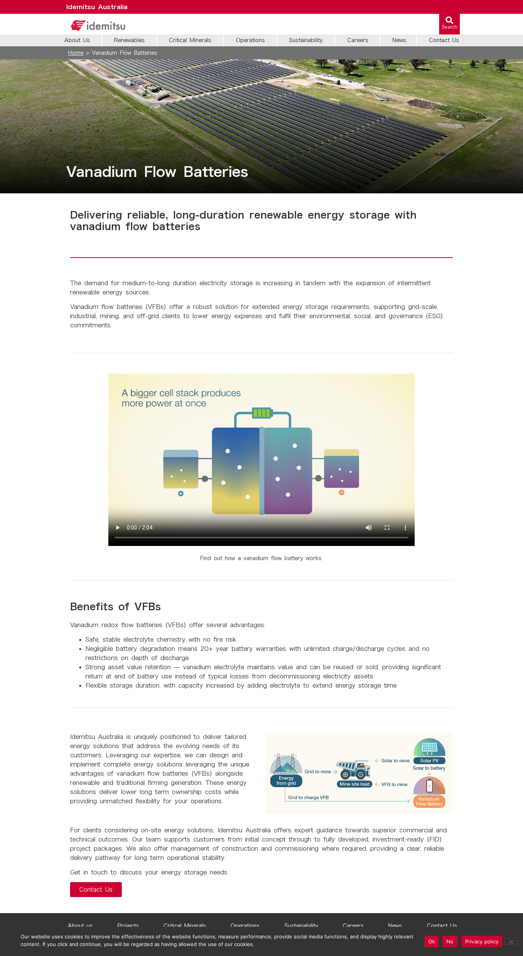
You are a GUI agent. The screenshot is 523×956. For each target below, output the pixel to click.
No (450, 941)
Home (75, 53)
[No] (510, 941)
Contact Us (442, 925)
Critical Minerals (184, 925)
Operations (245, 925)
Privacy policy (482, 941)
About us (80, 925)
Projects (128, 925)
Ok (431, 941)
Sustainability (301, 925)
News (395, 925)
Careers (353, 925)
